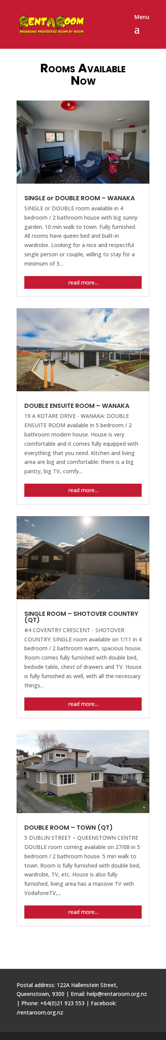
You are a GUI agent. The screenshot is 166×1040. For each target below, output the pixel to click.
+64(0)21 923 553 (62, 1003)
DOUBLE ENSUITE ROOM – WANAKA (76, 405)
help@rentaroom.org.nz (117, 993)
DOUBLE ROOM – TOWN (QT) (68, 827)
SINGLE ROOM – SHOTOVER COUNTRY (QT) (81, 616)
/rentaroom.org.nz (40, 1012)
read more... (83, 282)
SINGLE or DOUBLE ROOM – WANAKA (79, 198)
